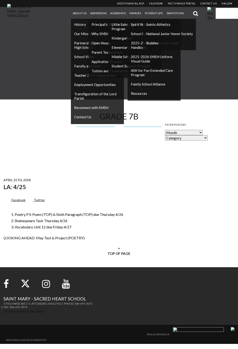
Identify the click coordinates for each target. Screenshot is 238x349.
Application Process (107, 61)
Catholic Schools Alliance (23, 311)
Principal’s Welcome (107, 24)
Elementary (120, 47)
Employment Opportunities (95, 84)
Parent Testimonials (107, 52)
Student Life (154, 13)
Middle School (122, 57)
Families (135, 13)
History (80, 24)
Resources (139, 93)
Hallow (226, 3)
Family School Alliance (148, 84)
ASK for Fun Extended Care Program (152, 72)
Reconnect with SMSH (91, 107)
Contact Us (82, 117)
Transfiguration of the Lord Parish (95, 96)
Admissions (98, 13)
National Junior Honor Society (169, 34)
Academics (118, 13)
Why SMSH (100, 34)
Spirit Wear (140, 24)
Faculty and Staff (87, 66)
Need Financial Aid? (130, 3)
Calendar (156, 3)
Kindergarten (122, 38)
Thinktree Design (58, 340)
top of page (119, 253)
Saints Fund (175, 13)
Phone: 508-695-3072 (78, 303)
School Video (84, 57)
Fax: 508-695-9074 (15, 307)
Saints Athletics (158, 24)
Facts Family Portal (182, 3)
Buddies (152, 43)
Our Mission (83, 34)
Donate (227, 13)
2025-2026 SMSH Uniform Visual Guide (151, 59)
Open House (101, 43)
